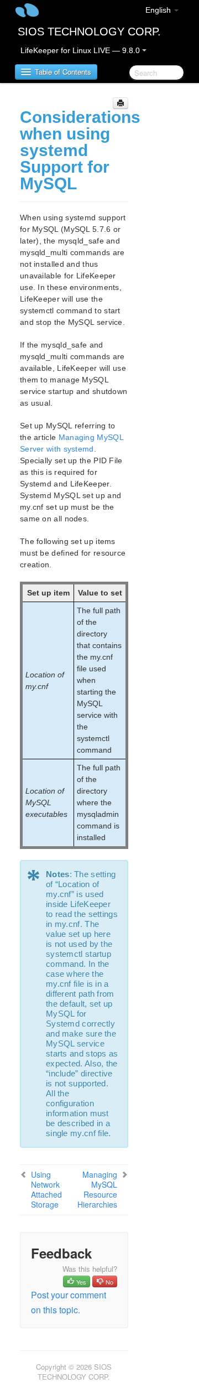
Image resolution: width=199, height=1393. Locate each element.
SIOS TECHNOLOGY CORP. (89, 31)
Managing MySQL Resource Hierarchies (97, 1189)
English (159, 10)
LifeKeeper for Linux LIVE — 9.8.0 (81, 50)
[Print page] (120, 103)
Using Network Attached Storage (46, 1189)
